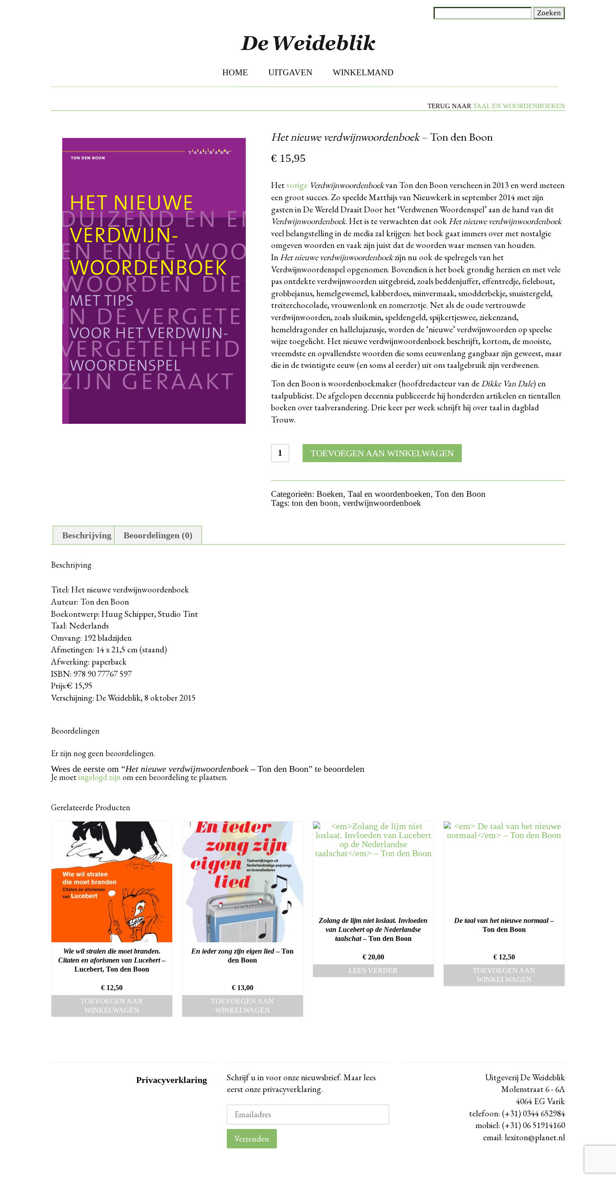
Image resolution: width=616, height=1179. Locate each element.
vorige (297, 185)
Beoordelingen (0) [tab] (158, 535)
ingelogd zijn (99, 777)
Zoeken (549, 13)
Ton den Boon (460, 494)
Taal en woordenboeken (519, 106)
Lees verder (373, 970)
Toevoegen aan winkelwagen (382, 453)
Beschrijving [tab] (86, 535)
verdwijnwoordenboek (382, 503)
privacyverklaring (291, 1089)
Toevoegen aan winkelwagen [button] (111, 1005)
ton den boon (315, 503)
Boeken (330, 494)
